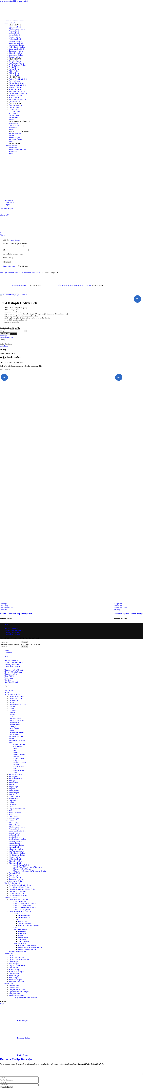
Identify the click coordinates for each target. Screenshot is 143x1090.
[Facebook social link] (7, 339)
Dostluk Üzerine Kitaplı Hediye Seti (16, 614)
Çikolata (12, 714)
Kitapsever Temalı (15, 779)
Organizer (12, 801)
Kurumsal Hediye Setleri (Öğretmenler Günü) (29, 871)
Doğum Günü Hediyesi (17, 965)
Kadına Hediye (14, 843)
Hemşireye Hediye (15, 841)
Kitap (11, 742)
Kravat (11, 785)
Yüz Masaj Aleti (14, 819)
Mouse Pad (22, 931)
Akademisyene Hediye (17, 827)
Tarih (15, 773)
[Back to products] (44, 283)
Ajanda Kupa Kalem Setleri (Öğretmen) (27, 867)
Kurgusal (16, 760)
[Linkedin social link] (19, 339)
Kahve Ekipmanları (16, 736)
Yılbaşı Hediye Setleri (16, 996)
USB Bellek (13, 817)
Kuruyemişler (14, 793)
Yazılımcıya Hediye (16, 881)
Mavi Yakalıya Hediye (17, 855)
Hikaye (16, 756)
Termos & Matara (15, 813)
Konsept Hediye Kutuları (22, 869)
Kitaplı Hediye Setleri (16, 273)
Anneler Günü (14, 986)
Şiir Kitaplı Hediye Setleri (18, 895)
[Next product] (46, 275)
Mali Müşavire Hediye (17, 853)
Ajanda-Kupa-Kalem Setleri (19, 959)
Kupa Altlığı (13, 787)
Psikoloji (16, 764)
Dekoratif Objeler (15, 718)
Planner (11, 803)
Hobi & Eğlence (14, 734)
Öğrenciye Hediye (15, 861)
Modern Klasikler (19, 762)
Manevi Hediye (14, 970)
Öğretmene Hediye (15, 863)
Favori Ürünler (14, 728)
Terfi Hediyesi (14, 978)
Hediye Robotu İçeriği (12, 694)
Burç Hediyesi (14, 963)
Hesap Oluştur (15, 240)
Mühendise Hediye (15, 859)
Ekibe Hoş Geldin (19, 901)
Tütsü (11, 815)
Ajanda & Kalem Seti (16, 957)
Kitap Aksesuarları (15, 775)
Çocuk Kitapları (19, 744)
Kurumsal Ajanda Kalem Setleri (24, 903)
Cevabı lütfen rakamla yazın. (13, 254)
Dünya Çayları (14, 722)
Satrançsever (13, 875)
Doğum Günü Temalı (16, 720)
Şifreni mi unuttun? (9, 266)
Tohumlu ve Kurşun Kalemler (28, 925)
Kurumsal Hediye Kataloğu (16, 1059)
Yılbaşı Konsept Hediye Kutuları (25, 998)
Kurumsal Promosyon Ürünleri (20, 911)
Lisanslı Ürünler (14, 797)
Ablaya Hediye (14, 825)
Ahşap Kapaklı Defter (16, 696)
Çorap (11, 716)
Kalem (11, 738)
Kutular (11, 795)
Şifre (5, 250)
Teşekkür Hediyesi (15, 980)
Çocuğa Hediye (14, 833)
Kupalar (12, 789)
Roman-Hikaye (18, 767)
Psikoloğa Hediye (15, 873)
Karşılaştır (8, 680)
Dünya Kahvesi (14, 724)
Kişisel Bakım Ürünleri (17, 740)
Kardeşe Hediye (14, 847)
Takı (10, 811)
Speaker (21, 935)
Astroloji (12, 706)
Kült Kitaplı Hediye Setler (18, 891)
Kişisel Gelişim (18, 758)
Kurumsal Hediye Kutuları (18, 899)
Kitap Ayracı (13, 777)
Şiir (14, 769)
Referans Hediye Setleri (17, 951)
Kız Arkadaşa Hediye (16, 851)
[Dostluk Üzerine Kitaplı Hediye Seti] (57, 487)
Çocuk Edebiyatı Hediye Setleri (20, 885)
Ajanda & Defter (19, 913)
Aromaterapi (13, 961)
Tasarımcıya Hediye (16, 879)
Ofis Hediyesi (14, 974)
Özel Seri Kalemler (24, 923)
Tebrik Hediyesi (14, 976)
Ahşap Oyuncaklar (15, 698)
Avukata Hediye (14, 829)
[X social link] (11, 339)
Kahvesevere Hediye (16, 845)
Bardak (11, 708)
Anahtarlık (12, 702)
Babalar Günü (14, 988)
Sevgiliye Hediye (15, 877)
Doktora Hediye (14, 835)
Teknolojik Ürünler (20, 929)
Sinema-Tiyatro (18, 771)
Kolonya (12, 781)
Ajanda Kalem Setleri (21, 865)
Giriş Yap (7, 262)
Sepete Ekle (5, 333)
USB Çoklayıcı (23, 941)
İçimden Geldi (14, 968)
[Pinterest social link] (15, 339)
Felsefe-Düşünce (19, 754)
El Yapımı (12, 726)
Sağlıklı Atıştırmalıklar (17, 809)
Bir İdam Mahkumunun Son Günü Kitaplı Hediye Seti (74, 285)
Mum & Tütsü (14, 799)
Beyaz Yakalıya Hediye (17, 831)
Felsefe (15, 752)
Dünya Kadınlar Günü (17, 990)
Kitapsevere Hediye (16, 849)
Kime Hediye (9, 821)
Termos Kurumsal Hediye (27, 949)
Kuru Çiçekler (14, 791)
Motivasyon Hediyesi (16, 972)
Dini (15, 750)
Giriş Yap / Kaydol (11, 682)
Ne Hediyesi (8, 953)
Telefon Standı (23, 937)
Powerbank (13, 805)
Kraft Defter (13, 783)
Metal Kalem (22, 921)
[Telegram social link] (23, 339)
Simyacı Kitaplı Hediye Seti (21, 285)
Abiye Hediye (14, 823)
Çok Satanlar (9, 690)
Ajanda (11, 955)
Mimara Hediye (14, 857)
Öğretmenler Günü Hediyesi (19, 992)
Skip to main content (20, 1)
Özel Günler (8, 984)
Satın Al (13, 333)
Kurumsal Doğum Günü (22, 905)
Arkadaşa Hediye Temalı (17, 704)
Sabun (11, 807)
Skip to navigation (6, 1)
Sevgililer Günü (14, 994)
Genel (6, 692)
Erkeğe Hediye (14, 837)
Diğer (15, 748)
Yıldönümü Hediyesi (16, 982)
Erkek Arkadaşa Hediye (17, 839)
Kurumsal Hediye (10, 897)
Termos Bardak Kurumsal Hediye (30, 947)
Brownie (12, 712)
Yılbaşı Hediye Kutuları (21, 909)
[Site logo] (9, 17)
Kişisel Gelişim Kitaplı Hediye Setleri (22, 889)
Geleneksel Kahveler (16, 732)
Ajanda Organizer (24, 917)
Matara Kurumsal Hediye (27, 945)
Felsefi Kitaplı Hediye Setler (19, 887)
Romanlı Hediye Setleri (32, 273)
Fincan (11, 730)
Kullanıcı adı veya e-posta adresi (15, 244)
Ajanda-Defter (14, 700)
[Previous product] (1, 275)
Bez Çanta (12, 710)
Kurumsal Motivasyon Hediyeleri (25, 907)
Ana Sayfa (4, 273)
